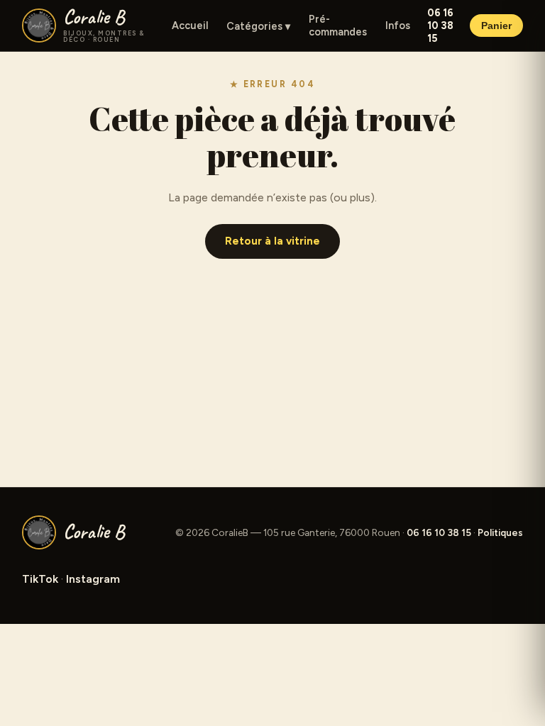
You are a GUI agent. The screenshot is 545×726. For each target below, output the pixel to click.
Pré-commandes (338, 25)
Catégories (258, 26)
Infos (397, 25)
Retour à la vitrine (272, 241)
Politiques (500, 532)
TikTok (40, 579)
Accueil (190, 25)
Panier (496, 26)
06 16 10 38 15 (440, 25)
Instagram (93, 579)
